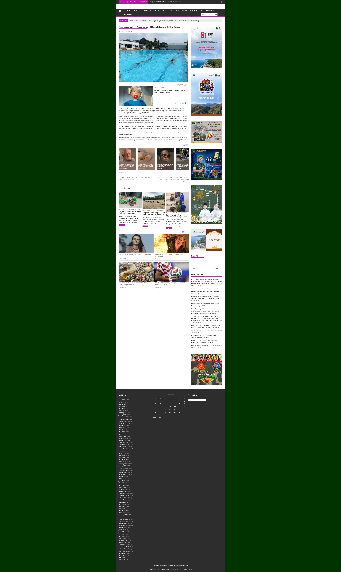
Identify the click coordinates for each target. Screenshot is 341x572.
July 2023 (121, 478)
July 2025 (121, 427)
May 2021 (122, 534)
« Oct (154, 417)
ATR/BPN (184, 11)
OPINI (201, 11)
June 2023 (122, 481)
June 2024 (122, 455)
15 (179, 406)
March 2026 (122, 410)
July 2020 (121, 555)
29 (179, 412)
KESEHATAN (193, 11)
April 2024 (122, 459)
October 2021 (123, 523)
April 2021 (122, 536)
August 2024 (122, 451)
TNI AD (164, 11)
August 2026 (122, 400)
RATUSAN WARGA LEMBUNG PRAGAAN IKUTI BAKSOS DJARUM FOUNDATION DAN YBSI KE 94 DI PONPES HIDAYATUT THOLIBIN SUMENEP (206, 328)
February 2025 (123, 438)
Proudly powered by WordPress (159, 569)
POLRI (177, 11)
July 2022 (121, 504)
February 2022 (123, 515)
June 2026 (122, 404)
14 (175, 406)
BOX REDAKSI (128, 14)
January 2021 (123, 542)
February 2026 (123, 413)
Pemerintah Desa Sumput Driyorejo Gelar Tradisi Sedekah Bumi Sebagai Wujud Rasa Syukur (178, 2)
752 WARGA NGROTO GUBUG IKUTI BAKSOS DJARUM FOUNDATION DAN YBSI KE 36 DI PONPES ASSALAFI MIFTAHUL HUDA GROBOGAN (206, 318)
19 (165, 409)
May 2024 (122, 457)
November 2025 (124, 419)
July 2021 (121, 530)
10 (155, 406)
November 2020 (124, 547)
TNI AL (171, 11)
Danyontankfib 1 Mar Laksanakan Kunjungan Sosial (206, 346)
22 (179, 409)
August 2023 (122, 476)
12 (165, 406)
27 (170, 412)
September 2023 (124, 474)
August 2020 (122, 553)
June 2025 (122, 430)
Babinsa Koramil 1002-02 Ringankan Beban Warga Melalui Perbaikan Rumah (134, 178)
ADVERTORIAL (210, 11)
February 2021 (123, 540)
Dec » (159, 417)
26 (165, 412)
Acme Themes (188, 569)
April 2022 (122, 510)
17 (155, 409)
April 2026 (122, 408)
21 (175, 409)
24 (155, 412)
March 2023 (122, 487)
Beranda (127, 11)
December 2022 (124, 493)
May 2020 (122, 559)
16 (184, 406)
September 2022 (124, 500)
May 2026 (122, 406)
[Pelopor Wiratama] (120, 10)
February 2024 (123, 464)
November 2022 (124, 496)
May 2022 (122, 508)
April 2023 (122, 485)
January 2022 (123, 517)
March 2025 (122, 436)
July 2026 (121, 402)
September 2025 (124, 423)
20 (170, 409)
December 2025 (124, 417)
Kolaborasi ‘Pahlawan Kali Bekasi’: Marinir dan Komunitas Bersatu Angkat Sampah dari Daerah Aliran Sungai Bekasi (172, 179)
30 (184, 412)
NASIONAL (136, 11)
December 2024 (124, 442)
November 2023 (124, 470)
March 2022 (122, 513)
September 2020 (124, 551)
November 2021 (124, 521)
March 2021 (122, 538)
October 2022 (123, 498)
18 (160, 409)
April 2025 (122, 434)
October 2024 (123, 447)
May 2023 (122, 483)
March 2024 (122, 461)
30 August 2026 (124, 209)
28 (175, 412)
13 (170, 406)
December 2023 (124, 468)
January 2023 (123, 491)
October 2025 (123, 421)
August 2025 (122, 425)
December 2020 (124, 544)
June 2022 (122, 506)
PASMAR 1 (122, 172)
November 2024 (124, 444)
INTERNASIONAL (146, 11)
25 (160, 412)
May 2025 (122, 432)
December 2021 (124, 519)
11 (160, 406)
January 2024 (123, 466)
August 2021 (122, 527)
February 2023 (123, 489)
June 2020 (122, 557)
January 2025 (123, 440)
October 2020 (123, 549)
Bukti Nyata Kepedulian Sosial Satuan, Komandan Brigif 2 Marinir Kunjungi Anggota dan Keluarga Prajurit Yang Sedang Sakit (206, 311)
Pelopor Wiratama (135, 209)
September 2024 (124, 449)
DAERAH (156, 11)
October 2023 (123, 472)
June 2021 (122, 532)
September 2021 (124, 525)
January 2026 (123, 415)
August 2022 (122, 502)
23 (184, 409)
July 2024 (121, 453)
